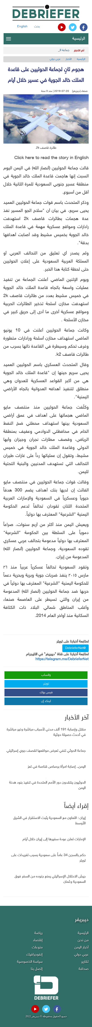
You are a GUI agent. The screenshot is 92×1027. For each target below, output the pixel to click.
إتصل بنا (37, 969)
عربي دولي (55, 59)
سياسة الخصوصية (30, 962)
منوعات (37, 947)
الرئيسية (78, 38)
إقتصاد (38, 940)
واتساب (46, 675)
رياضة (38, 933)
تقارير (85, 962)
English (22, 26)
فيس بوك (46, 692)
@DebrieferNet (75, 648)
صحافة (84, 969)
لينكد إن (46, 701)
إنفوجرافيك (34, 955)
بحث (37, 26)
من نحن (83, 940)
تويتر (46, 684)
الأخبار (69, 59)
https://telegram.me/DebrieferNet (62, 659)
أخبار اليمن (81, 947)
